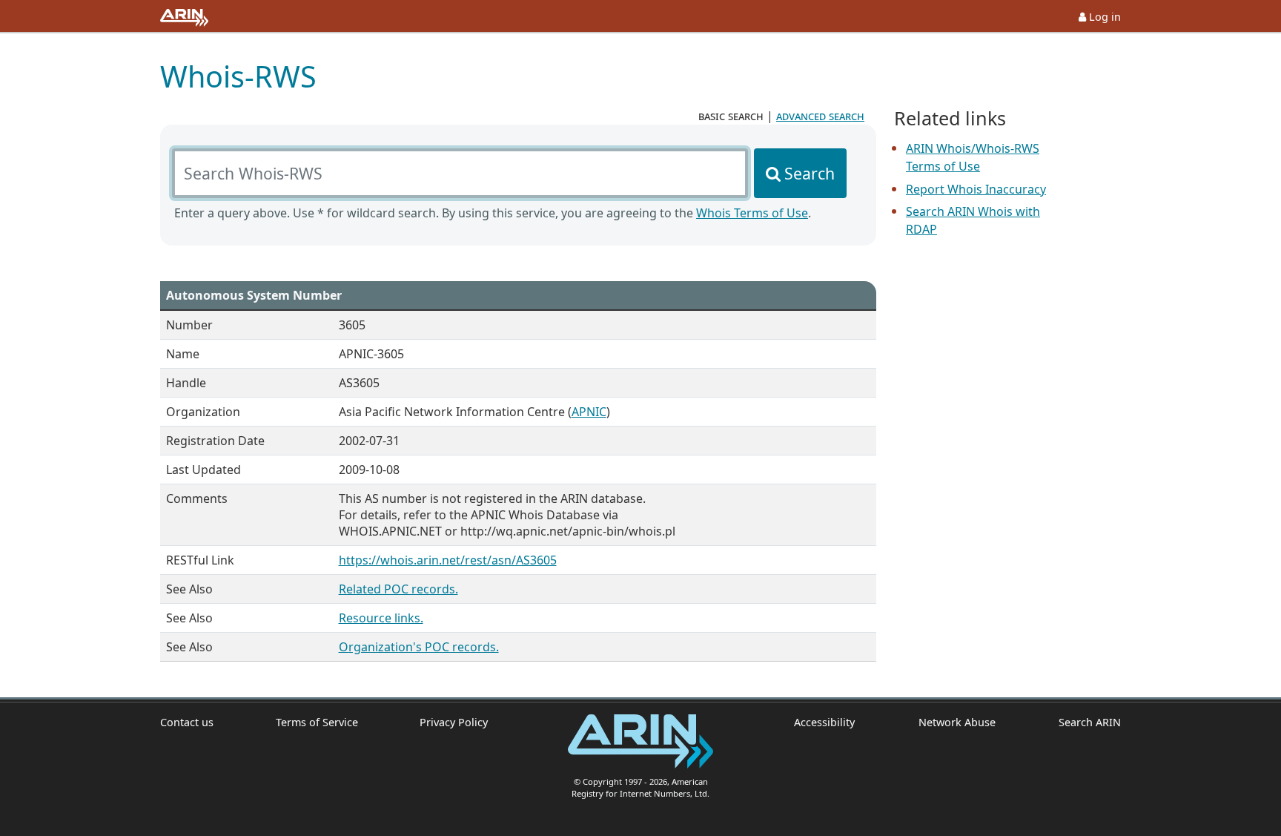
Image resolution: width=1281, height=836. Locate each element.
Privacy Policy (454, 722)
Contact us (187, 722)
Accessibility (824, 722)
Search (809, 173)
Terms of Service (317, 722)
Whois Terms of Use (752, 213)
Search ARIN (1090, 722)
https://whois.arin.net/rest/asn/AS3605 (448, 560)
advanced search (820, 116)
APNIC (589, 412)
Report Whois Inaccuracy (976, 189)
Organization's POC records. (419, 647)
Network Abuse (956, 722)
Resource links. (381, 618)
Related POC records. (398, 589)
